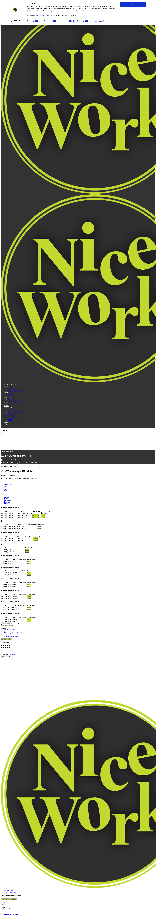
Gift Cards (11, 396)
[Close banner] (149, 2)
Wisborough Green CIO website (13, 633)
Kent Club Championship (15, 391)
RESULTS (7, 398)
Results (10, 399)
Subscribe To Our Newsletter (8, 899)
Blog (9, 404)
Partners (10, 414)
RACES (6, 386)
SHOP (6, 393)
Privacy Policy (8, 890)
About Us (11, 409)
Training (6, 406)
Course (6, 486)
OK (133, 4)
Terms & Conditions (10, 892)
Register (6, 422)
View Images (35, 515)
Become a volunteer (13, 417)
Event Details (8, 484)
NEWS (6, 402)
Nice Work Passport (10, 385)
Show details (98, 21)
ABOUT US (8, 407)
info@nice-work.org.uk (11, 636)
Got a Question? (7, 639)
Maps (7, 499)
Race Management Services (16, 412)
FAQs (6, 491)
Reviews (6, 488)
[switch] (55, 21)
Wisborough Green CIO (11, 629)
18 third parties (41, 15)
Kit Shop (10, 394)
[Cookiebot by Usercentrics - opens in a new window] (15, 21)
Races (9, 388)
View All (14, 654)
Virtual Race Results (14, 401)
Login (6, 424)
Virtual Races (12, 389)
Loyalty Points (12, 411)
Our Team (11, 415)
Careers (10, 419)
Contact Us (11, 420)
